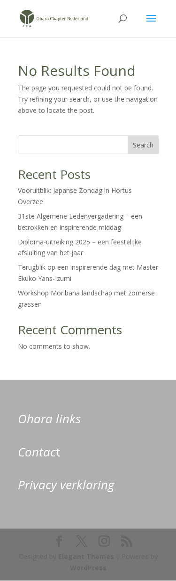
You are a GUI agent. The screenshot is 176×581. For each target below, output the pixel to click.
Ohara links (49, 418)
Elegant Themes (86, 556)
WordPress (88, 567)
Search (143, 144)
